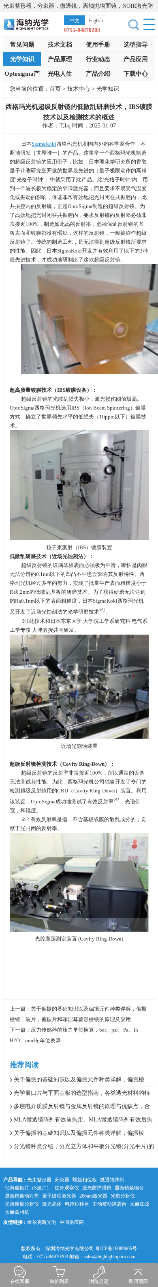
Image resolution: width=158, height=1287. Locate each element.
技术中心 (79, 89)
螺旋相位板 (85, 1180)
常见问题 (22, 44)
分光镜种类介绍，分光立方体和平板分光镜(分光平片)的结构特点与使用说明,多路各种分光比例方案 (79, 1148)
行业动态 (98, 59)
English (95, 20)
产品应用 (136, 59)
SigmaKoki (44, 144)
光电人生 (60, 73)
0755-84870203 (82, 30)
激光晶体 (52, 1204)
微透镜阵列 (112, 1180)
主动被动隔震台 (109, 1204)
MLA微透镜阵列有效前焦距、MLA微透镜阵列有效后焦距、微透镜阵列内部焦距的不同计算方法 (78, 1121)
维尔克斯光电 (41, 1222)
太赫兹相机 (17, 1212)
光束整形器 (39, 1180)
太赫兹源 (139, 1204)
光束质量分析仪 (22, 1204)
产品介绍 (98, 73)
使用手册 (98, 44)
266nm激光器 (93, 1196)
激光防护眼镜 (96, 1188)
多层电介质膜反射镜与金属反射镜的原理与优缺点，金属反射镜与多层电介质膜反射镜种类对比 (77, 1108)
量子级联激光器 (59, 1196)
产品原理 (60, 59)
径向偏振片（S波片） (28, 1188)
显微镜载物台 (129, 1188)
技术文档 (60, 44)
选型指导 (136, 44)
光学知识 (22, 59)
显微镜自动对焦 (22, 1196)
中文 (74, 20)
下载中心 (136, 73)
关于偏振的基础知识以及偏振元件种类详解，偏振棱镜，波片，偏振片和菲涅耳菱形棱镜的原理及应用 (74, 1081)
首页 (55, 89)
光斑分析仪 (123, 1196)
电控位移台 (77, 1204)
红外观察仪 (67, 1188)
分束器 (62, 1180)
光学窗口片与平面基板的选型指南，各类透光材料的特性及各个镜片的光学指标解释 (77, 1095)
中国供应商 (72, 1222)
